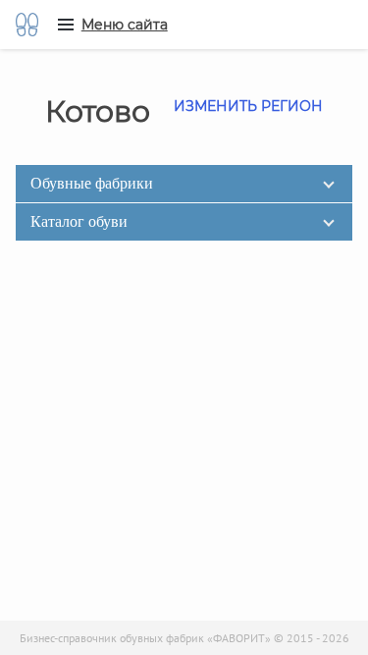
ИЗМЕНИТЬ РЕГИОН (248, 106)
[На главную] (27, 24)
